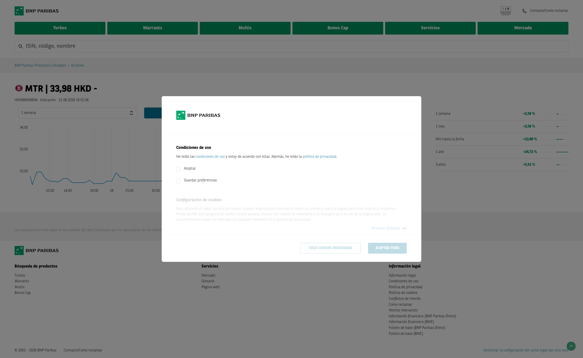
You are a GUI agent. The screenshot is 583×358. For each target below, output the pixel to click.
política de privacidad (319, 157)
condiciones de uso (210, 157)
